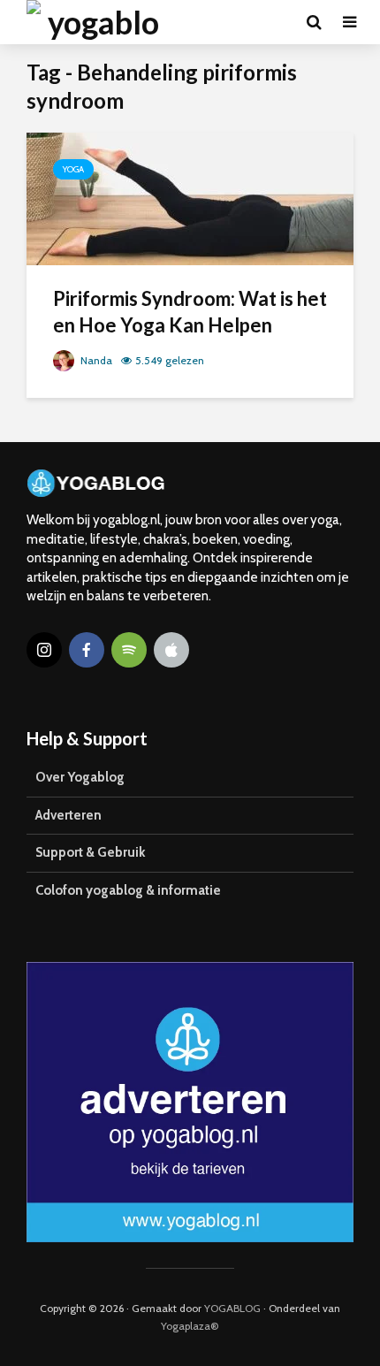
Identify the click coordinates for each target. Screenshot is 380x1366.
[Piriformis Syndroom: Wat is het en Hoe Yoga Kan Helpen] (190, 197)
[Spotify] (129, 650)
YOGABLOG (232, 1308)
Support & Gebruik (90, 852)
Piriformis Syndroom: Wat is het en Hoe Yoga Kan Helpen (190, 311)
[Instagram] (44, 650)
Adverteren (68, 815)
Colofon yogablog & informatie (128, 890)
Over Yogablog (80, 777)
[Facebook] (86, 650)
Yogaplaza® (190, 1325)
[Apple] (171, 650)
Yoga (73, 169)
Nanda (95, 360)
